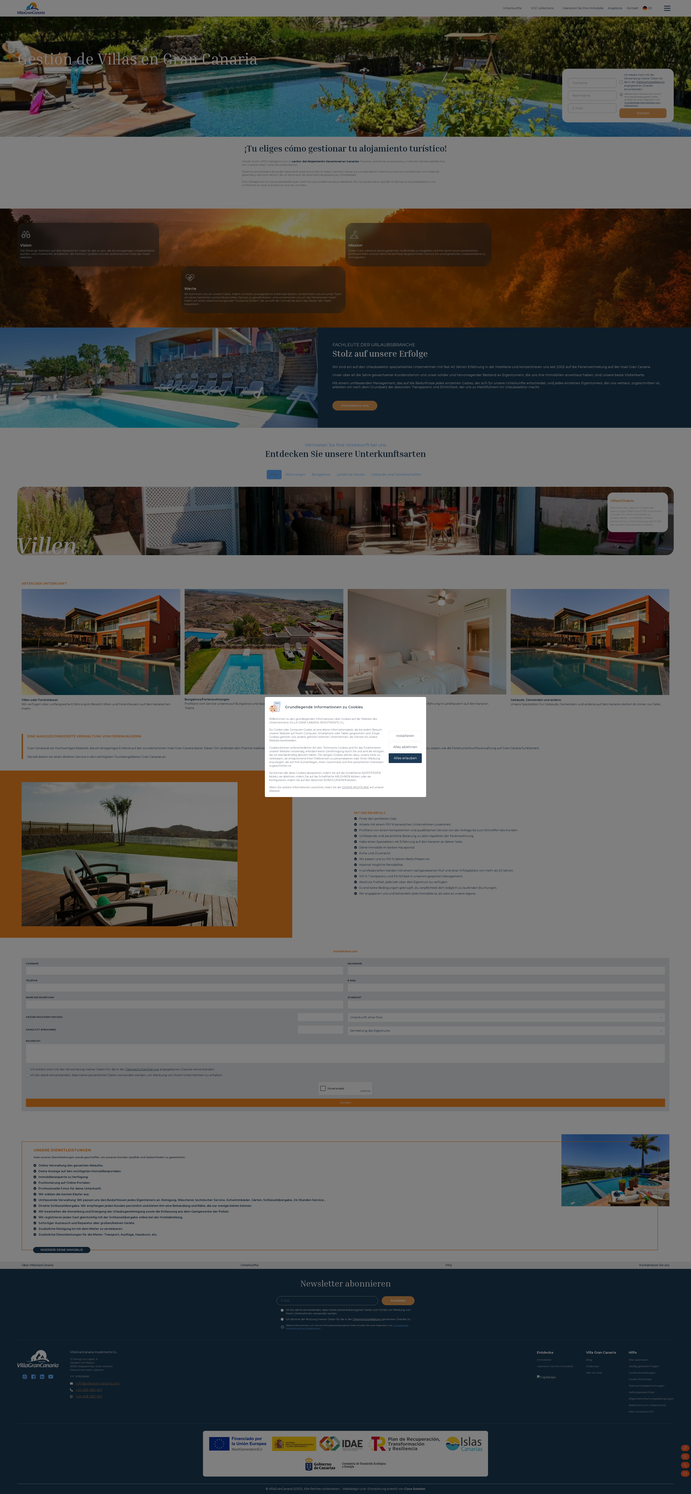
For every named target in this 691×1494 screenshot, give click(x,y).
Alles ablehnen (405, 747)
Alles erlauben (405, 758)
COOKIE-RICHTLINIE (355, 787)
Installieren (405, 736)
